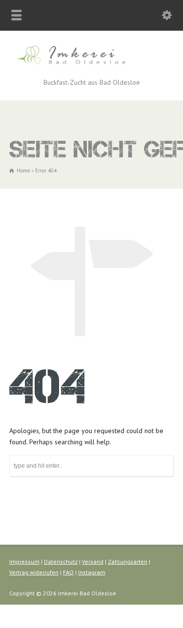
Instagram (91, 572)
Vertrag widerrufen (34, 572)
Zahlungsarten (127, 561)
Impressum (24, 561)
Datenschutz (61, 561)
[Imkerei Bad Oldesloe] (91, 65)
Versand (92, 561)
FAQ (68, 572)
